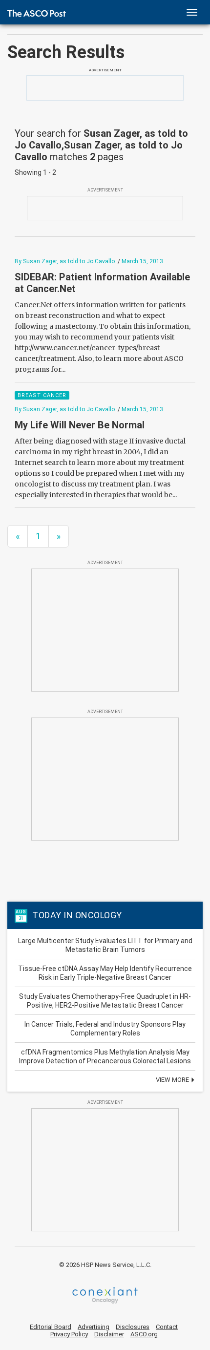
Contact (167, 1326)
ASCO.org (144, 1334)
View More (173, 1079)
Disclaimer (109, 1334)
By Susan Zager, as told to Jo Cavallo (65, 261)
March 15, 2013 (142, 261)
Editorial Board (50, 1326)
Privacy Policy (69, 1334)
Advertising (93, 1326)
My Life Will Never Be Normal (81, 425)
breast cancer (42, 395)
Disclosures (132, 1326)
